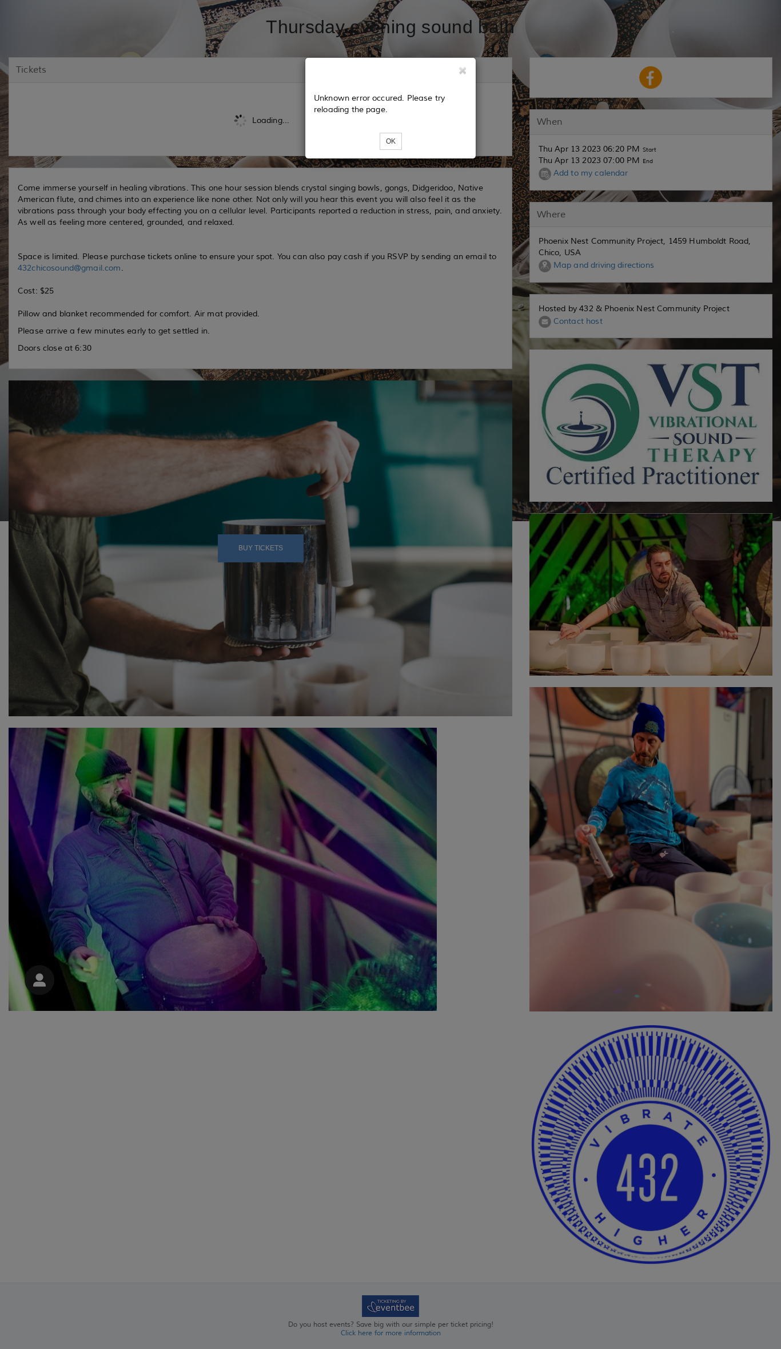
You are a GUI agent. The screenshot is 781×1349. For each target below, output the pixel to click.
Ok (391, 141)
